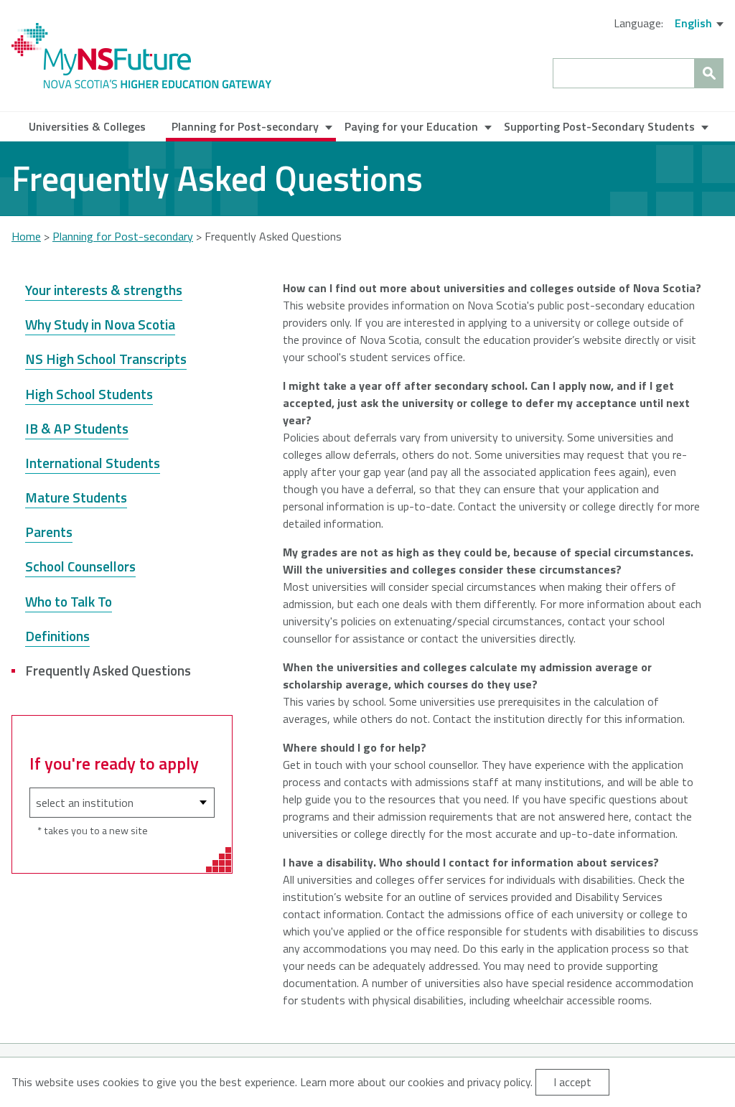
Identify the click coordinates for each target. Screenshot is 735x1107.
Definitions (57, 635)
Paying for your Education (411, 126)
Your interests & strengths (103, 289)
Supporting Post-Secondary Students (599, 126)
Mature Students (76, 497)
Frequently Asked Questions (108, 670)
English (693, 23)
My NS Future (141, 55)
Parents (48, 531)
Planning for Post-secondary (245, 126)
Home (26, 236)
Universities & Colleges (87, 126)
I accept (572, 1081)
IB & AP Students (76, 428)
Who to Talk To (68, 601)
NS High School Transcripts (106, 358)
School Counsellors (80, 566)
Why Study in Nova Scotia (100, 324)
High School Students (89, 393)
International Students (92, 462)
